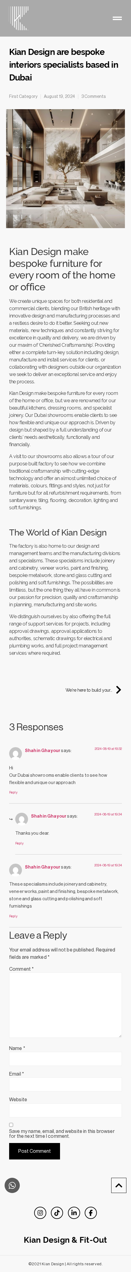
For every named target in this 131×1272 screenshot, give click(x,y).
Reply (13, 792)
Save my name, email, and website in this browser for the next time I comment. (62, 1134)
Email (16, 1074)
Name (17, 1048)
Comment (21, 969)
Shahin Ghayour (42, 750)
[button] (117, 18)
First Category (23, 97)
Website (18, 1099)
